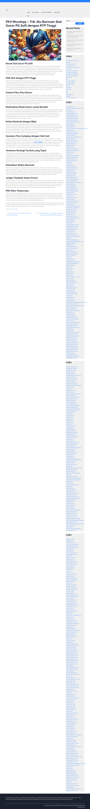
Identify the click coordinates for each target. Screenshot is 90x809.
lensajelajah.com (70, 568)
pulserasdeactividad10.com (73, 510)
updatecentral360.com (72, 263)
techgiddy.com (70, 130)
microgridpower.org (71, 293)
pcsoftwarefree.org (71, 579)
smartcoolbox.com (71, 315)
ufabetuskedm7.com (72, 346)
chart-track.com (70, 441)
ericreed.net (69, 481)
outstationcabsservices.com (74, 746)
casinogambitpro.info (72, 116)
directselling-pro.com (72, 778)
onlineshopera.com (71, 574)
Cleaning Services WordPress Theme (73, 805)
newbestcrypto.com (71, 169)
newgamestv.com (71, 209)
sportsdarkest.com (71, 194)
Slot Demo (57, 12)
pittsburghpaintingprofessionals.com (76, 302)
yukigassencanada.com (72, 623)
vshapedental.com (71, 740)
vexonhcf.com (70, 392)
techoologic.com (70, 733)
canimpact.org (70, 503)
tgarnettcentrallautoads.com (74, 385)
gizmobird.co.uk (70, 372)
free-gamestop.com (71, 142)
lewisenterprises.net (71, 578)
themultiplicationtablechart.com (75, 523)
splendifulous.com (71, 649)
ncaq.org (68, 571)
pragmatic (69, 87)
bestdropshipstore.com (72, 605)
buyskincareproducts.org (73, 518)
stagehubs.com (70, 539)
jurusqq (68, 62)
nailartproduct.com (71, 610)
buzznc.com (69, 767)
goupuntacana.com (71, 552)
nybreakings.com (71, 745)
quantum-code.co (71, 699)
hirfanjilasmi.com (70, 288)
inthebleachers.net (71, 515)
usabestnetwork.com (72, 148)
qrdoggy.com (69, 245)
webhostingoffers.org (72, 596)
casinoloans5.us (70, 488)
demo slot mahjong (71, 70)
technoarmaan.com (71, 761)
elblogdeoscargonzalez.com (74, 459)
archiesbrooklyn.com (72, 452)
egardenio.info (70, 272)
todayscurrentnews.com (73, 327)
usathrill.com (69, 738)
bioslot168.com (70, 787)
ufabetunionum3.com (72, 655)
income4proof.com (71, 564)
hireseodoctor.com (71, 637)
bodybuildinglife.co (71, 243)
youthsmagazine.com (72, 191)
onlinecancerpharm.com (73, 236)
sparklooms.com (70, 320)
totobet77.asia (70, 329)
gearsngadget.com (71, 635)
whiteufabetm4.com (72, 669)
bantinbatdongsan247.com (73, 121)
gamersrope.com (71, 138)
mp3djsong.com (70, 373)
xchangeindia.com (71, 750)
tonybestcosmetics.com (73, 765)
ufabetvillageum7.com (72, 660)
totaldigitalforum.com (72, 760)
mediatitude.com (71, 395)
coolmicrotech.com (71, 751)
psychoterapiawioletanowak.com (75, 305)
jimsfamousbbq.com (72, 366)
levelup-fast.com (70, 640)
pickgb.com (69, 250)
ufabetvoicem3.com (71, 662)
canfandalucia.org (71, 741)
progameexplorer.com (72, 775)
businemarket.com (71, 186)
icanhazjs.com (70, 501)
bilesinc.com (69, 424)
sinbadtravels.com (71, 143)
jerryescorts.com (70, 219)
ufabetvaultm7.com (71, 659)
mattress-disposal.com (72, 240)
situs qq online (70, 65)
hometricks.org (70, 290)
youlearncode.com (71, 589)
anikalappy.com (70, 670)
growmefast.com (71, 233)
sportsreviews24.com (72, 228)
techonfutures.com (71, 731)
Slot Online (35, 12)
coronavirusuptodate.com (73, 630)
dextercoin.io (69, 527)
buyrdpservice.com (71, 160)
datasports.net (70, 214)
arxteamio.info (70, 273)
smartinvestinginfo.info (72, 684)
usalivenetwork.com (71, 132)
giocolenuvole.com (71, 584)
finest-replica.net (71, 704)
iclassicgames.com (71, 172)
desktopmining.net (71, 513)
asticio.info (69, 270)
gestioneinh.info (70, 706)
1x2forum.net (69, 541)
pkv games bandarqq (72, 60)
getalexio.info (69, 275)
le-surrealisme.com (71, 402)
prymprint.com (70, 278)
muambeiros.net (70, 454)
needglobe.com (70, 297)
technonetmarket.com (72, 687)
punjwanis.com (70, 106)
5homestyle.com (70, 530)
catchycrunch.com (71, 557)
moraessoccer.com (71, 437)
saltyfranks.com (70, 415)
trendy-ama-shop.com (72, 713)
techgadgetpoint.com (72, 224)
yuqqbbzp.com (70, 627)
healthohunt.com (71, 681)
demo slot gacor (70, 81)
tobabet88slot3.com (71, 326)
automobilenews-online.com (74, 756)
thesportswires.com (71, 197)
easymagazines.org (71, 287)
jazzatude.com (70, 419)
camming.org (70, 549)
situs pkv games (70, 97)
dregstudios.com (71, 434)
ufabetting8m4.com (71, 654)
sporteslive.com (70, 204)
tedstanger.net (70, 689)
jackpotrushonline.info (72, 133)
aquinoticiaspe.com (71, 180)
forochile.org (69, 439)
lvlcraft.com (69, 613)
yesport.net (69, 162)
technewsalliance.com (72, 686)
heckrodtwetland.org (72, 476)
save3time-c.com (71, 390)
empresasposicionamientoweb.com (76, 763)
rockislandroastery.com (72, 777)
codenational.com (71, 773)
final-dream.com (70, 702)
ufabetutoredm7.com (72, 349)
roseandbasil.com (71, 471)
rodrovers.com (70, 618)
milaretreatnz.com (71, 425)
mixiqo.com (69, 295)
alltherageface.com (71, 772)
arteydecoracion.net (71, 464)
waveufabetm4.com (71, 664)
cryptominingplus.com (72, 179)
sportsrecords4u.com (72, 650)
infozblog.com (70, 456)
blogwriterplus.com (71, 113)
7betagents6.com (71, 628)
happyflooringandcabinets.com (75, 241)
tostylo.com (69, 164)
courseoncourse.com (72, 120)
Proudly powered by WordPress (53, 805)
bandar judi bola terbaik (72, 67)
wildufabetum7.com (71, 358)
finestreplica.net (70, 677)
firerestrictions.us (71, 451)
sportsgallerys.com (71, 211)
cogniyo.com (69, 285)
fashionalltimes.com (71, 758)
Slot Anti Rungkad (46, 12)
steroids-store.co (70, 463)
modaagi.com (70, 427)
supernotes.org (70, 260)
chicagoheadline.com (72, 547)
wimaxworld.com (71, 446)
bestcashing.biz (70, 449)
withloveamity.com (71, 588)
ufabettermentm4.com (72, 336)
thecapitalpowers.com (72, 324)
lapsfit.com (69, 638)
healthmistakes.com (71, 251)
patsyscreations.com (72, 563)
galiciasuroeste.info (71, 431)
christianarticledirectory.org (73, 528)
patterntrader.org (71, 255)
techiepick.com (70, 726)
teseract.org (69, 711)
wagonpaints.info (71, 694)
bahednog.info (70, 123)
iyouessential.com (71, 586)
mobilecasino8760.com (72, 485)
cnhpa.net (69, 256)
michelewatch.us (71, 380)
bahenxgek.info (70, 125)
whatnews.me (70, 701)
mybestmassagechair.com (73, 479)
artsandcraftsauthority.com (73, 788)
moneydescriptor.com (72, 189)
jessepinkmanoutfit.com (73, 150)
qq (67, 91)
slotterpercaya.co (71, 314)
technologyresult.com (72, 595)
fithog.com (69, 466)
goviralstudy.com (71, 505)
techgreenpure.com (71, 603)
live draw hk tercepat (72, 76)
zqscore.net (69, 266)
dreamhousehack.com (72, 753)
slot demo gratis (70, 82)
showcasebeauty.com (72, 404)
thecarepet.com (70, 111)
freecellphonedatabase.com (74, 137)
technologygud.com (71, 246)
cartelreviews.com (71, 606)
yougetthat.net (70, 165)
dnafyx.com (69, 583)
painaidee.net (70, 192)
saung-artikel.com (71, 174)
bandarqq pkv (70, 94)
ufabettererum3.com (72, 334)
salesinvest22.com (71, 709)
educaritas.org (70, 566)
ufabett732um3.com (71, 691)
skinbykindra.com (71, 770)
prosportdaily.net (71, 708)
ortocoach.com (70, 299)
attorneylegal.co (70, 221)
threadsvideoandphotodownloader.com (77, 128)
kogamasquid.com (71, 522)
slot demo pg (69, 84)
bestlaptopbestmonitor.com (74, 468)
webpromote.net (71, 461)
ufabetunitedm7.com (72, 344)
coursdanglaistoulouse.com (73, 375)
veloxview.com (70, 352)
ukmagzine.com (70, 145)
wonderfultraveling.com (72, 442)
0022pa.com (69, 420)
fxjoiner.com (69, 768)
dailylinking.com (70, 581)
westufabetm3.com (71, 354)
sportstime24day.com (72, 202)
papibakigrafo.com (71, 500)
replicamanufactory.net (72, 645)
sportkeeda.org (70, 280)
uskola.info (69, 692)
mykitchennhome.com (72, 493)
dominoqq (24, 797)
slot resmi (68, 69)
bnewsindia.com (70, 724)
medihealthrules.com (72, 736)
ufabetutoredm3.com (72, 347)
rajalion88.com (70, 551)
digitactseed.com (71, 611)
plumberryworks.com (72, 304)
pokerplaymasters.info (72, 118)
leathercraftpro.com (71, 292)
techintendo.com (71, 601)
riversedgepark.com (71, 554)
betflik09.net (69, 569)
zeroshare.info (70, 422)
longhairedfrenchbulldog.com (74, 182)
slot (28, 15)
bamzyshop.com (70, 728)
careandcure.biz (70, 283)
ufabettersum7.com (71, 337)
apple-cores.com (70, 508)
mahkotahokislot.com (72, 234)
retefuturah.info (70, 682)
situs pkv (68, 89)
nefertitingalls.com (71, 561)
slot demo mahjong (71, 72)
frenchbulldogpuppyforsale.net (75, 520)
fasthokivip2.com (71, 175)
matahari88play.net (71, 187)
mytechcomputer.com (72, 785)
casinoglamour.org (71, 525)
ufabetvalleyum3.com (72, 351)
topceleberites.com (71, 652)
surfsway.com (70, 608)
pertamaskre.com (71, 127)
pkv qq (68, 86)
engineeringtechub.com (73, 218)
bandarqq (8, 797)
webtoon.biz (69, 196)
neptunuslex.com (71, 377)
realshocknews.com (71, 248)
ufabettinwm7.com (71, 339)
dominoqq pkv (16, 797)
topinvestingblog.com (72, 410)
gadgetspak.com (71, 633)
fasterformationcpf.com (72, 155)
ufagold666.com (70, 721)
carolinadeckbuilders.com (73, 409)
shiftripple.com (70, 312)
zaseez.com (69, 556)
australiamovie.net (71, 370)
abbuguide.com (70, 593)
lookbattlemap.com (71, 159)
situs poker (69, 799)
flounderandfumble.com (73, 679)
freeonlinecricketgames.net (74, 447)
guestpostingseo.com (72, 115)
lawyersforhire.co (70, 184)
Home (28, 12)
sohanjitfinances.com (72, 317)
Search (68, 20)
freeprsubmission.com (72, 719)
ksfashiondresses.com (72, 253)
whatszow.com (70, 598)
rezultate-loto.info (71, 647)
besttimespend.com (71, 282)
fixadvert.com (70, 387)
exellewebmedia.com (72, 140)
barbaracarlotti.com (71, 511)
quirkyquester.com (71, 309)
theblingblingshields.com (73, 206)
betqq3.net (69, 486)
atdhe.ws (68, 474)
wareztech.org (70, 147)
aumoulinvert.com (71, 495)
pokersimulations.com (72, 643)
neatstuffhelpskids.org (72, 436)
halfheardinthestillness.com (74, 478)
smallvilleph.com (70, 429)
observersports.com (71, 177)
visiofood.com (70, 716)
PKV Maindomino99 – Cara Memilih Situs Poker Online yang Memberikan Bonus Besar (50, 214)
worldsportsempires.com (73, 261)
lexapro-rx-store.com (72, 517)
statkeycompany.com (72, 407)
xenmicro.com (70, 573)
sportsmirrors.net (71, 213)
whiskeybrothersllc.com (72, 356)
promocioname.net (71, 444)
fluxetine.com (70, 483)
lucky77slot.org (70, 231)
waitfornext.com (70, 696)
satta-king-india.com (72, 622)
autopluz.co (69, 388)
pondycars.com (70, 729)
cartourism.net (70, 506)
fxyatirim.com (70, 591)
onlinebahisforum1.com (72, 546)
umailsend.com (70, 152)
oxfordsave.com (70, 170)
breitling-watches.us (71, 383)
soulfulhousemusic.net (72, 319)
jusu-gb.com (69, 110)
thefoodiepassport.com (72, 496)
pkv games (38, 797)
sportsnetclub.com (71, 167)
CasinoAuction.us (71, 490)
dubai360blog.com (71, 229)
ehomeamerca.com (71, 600)
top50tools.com (70, 412)
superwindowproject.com (73, 498)
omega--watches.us (71, 382)
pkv (67, 92)
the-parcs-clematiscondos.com (74, 108)
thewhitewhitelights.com (73, 473)
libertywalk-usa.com (71, 368)
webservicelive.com (71, 790)
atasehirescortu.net (71, 216)
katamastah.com (70, 265)
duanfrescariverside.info (72, 674)
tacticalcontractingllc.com (73, 322)
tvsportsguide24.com (72, 226)
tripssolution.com (71, 620)
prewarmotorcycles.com (73, 397)
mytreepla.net (70, 642)
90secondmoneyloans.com (73, 615)
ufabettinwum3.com (72, 341)
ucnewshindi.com (71, 135)
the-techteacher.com (72, 755)
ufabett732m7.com (71, 714)
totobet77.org (70, 331)
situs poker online (71, 64)
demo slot (69, 77)
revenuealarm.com (71, 780)
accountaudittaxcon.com (73, 277)
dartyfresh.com (70, 576)
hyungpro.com (70, 199)
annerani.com (70, 417)
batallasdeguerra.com (72, 432)
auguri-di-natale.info (71, 378)
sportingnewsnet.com (72, 201)
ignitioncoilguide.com (72, 783)
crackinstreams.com (71, 632)
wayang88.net (70, 665)
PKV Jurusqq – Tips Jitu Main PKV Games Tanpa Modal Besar (19, 214)
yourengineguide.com (72, 743)
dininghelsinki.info (71, 672)
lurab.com (69, 782)
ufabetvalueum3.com (72, 657)
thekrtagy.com (70, 748)
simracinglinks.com (71, 399)
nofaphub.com (70, 559)
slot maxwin (74, 797)
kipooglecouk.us (70, 491)
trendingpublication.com (73, 332)
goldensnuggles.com (72, 157)
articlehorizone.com (71, 625)
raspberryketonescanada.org (74, 735)
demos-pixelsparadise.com (73, 393)
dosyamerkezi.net (71, 400)
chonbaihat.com (70, 458)
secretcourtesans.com (72, 544)
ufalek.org (69, 238)
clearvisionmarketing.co (72, 697)
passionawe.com (70, 300)
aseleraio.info (69, 268)
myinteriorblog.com (71, 723)
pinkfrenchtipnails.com (72, 207)
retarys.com (69, 154)
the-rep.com (69, 414)
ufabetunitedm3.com (72, 342)
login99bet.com (70, 542)
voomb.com (69, 223)
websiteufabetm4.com (72, 667)
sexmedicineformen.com (73, 310)
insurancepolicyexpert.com (73, 405)
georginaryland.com (71, 469)
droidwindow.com (71, 718)
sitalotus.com (69, 258)
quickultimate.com (71, 307)
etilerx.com (69, 675)
